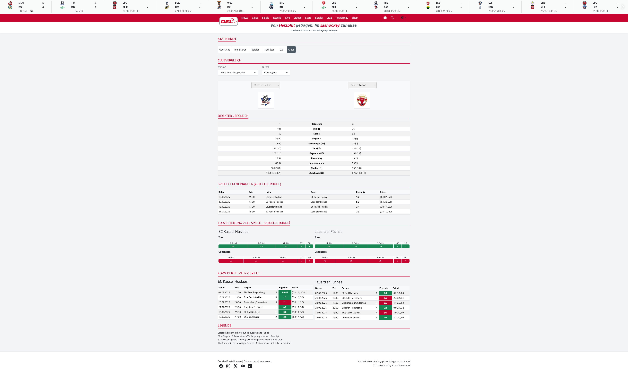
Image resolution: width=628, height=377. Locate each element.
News (244, 17)
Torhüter (269, 49)
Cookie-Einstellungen (230, 361)
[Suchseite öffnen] (392, 17)
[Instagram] (228, 366)
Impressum (266, 361)
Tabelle (277, 17)
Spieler (319, 17)
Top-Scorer (240, 49)
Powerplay (342, 17)
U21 (282, 49)
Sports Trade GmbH (401, 365)
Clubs (255, 17)
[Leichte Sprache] (385, 17)
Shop (355, 17)
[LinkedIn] (250, 366)
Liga (329, 17)
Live (287, 17)
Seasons (222, 67)
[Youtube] (242, 366)
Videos (298, 17)
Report (265, 67)
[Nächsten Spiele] (623, 7)
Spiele (265, 17)
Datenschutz (251, 361)
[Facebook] (221, 366)
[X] (235, 366)
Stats (308, 17)
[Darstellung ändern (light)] (403, 17)
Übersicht (224, 49)
